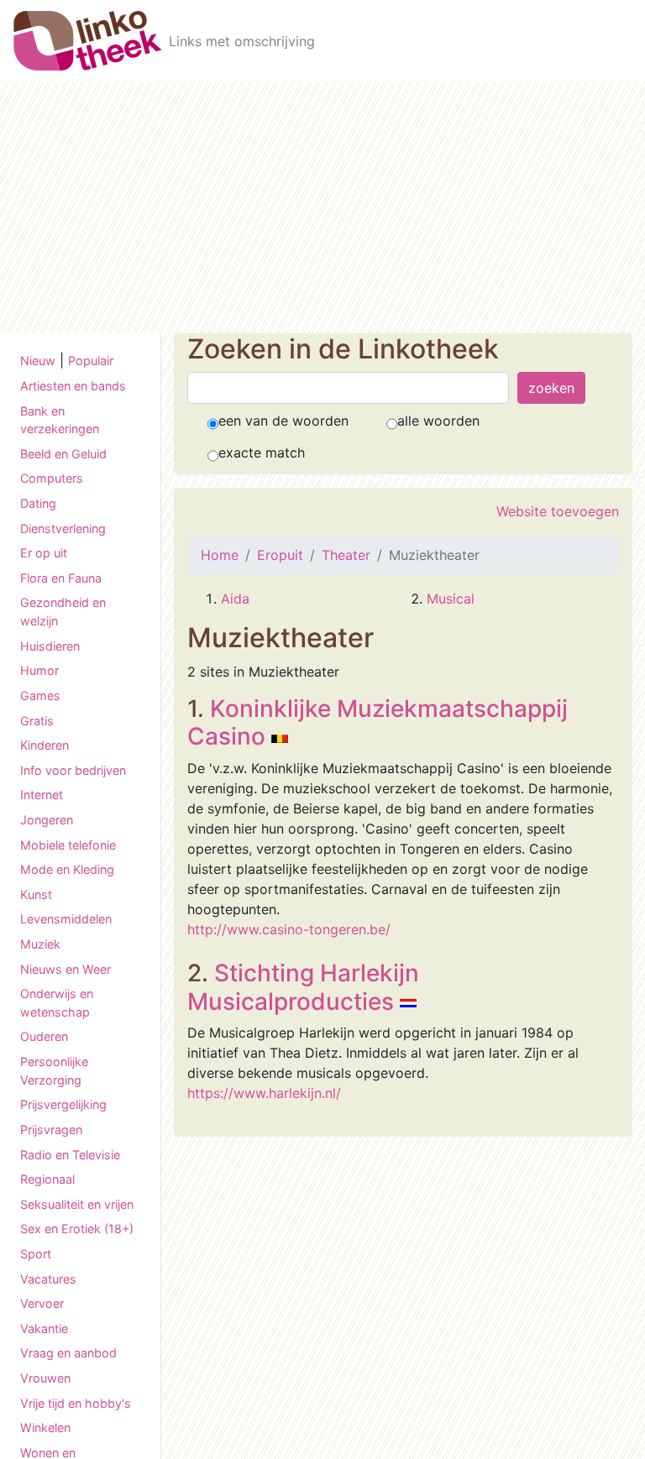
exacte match (261, 452)
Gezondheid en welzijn (63, 611)
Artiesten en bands (73, 386)
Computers (51, 478)
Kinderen (44, 745)
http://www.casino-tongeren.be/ (289, 929)
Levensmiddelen (66, 919)
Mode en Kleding (67, 869)
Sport (35, 1254)
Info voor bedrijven (73, 770)
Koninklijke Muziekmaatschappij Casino (377, 722)
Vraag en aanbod (68, 1353)
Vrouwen (45, 1378)
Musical (451, 598)
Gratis (37, 721)
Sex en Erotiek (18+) (77, 1228)
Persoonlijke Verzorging (54, 1070)
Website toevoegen (557, 511)
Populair (90, 360)
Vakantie (44, 1328)
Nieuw (37, 360)
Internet (41, 794)
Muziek (40, 944)
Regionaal (47, 1179)
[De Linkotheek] (87, 41)
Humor (39, 670)
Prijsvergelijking (63, 1104)
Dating (38, 503)
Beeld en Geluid (63, 454)
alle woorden (438, 420)
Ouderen (44, 1036)
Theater (346, 554)
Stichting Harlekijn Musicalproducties (303, 987)
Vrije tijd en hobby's (75, 1403)
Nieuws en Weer (65, 969)
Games (40, 695)
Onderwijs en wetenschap (56, 1002)
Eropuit (280, 554)
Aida (235, 598)
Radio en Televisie (70, 1155)
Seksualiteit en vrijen (77, 1204)
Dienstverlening (63, 528)
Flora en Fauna (61, 578)
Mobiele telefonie (68, 845)
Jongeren (46, 820)
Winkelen (45, 1427)
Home (220, 554)
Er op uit (43, 553)
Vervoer (42, 1303)
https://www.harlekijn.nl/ (264, 1093)
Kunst (36, 894)
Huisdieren (50, 646)
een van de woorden (283, 420)
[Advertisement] (322, 207)
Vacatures (48, 1279)
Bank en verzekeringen (59, 420)
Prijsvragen (51, 1129)
